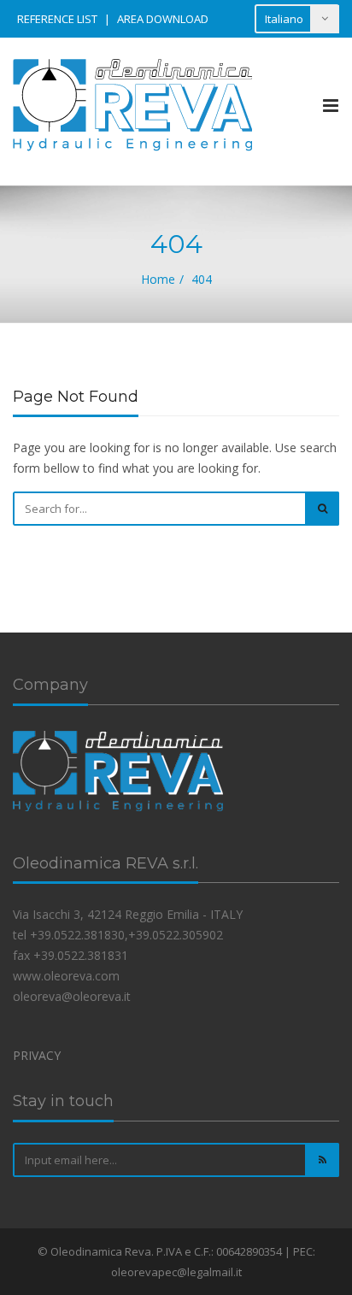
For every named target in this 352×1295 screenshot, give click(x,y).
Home (158, 279)
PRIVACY (37, 1055)
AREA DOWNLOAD (162, 18)
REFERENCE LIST (57, 18)
